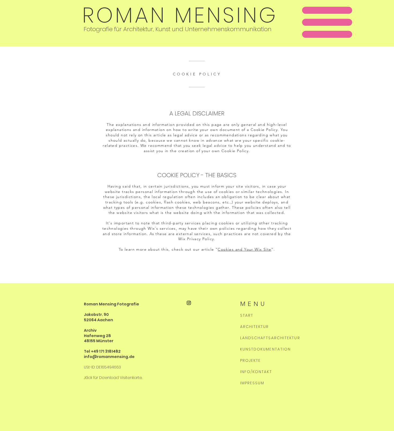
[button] (327, 22)
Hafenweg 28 (97, 335)
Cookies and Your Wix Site (244, 249)
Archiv (90, 330)
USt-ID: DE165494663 (102, 367)
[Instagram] (189, 303)
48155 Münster (98, 341)
